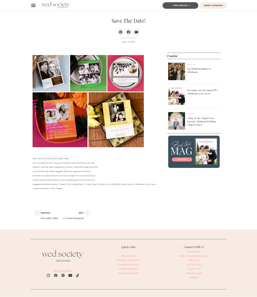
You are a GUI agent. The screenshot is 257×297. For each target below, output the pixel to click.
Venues (190, 114)
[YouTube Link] (70, 276)
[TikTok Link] (77, 276)
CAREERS (193, 277)
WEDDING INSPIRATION (128, 260)
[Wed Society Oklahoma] (55, 5)
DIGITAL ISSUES (194, 264)
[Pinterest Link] (63, 276)
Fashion (191, 65)
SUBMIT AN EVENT (128, 268)
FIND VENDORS (180, 5)
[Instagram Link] (48, 276)
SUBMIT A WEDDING (213, 5)
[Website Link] (63, 263)
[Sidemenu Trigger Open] (33, 5)
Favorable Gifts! (49, 218)
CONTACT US (193, 268)
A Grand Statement (73, 218)
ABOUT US (194, 260)
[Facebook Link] (55, 276)
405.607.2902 (194, 251)
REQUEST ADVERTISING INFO (194, 256)
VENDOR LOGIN (194, 273)
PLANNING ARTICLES (128, 264)
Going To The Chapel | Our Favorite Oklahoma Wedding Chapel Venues (201, 121)
